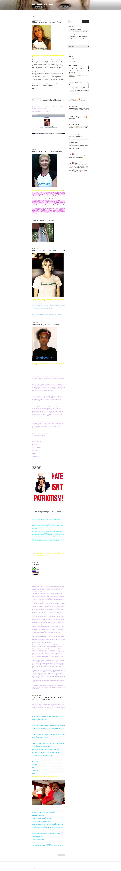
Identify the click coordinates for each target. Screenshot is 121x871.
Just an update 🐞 (74, 135)
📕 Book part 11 (73, 106)
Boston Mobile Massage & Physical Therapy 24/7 (78, 31)
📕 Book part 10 (74, 124)
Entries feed (71, 56)
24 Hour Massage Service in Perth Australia (48, 250)
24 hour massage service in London (45, 325)
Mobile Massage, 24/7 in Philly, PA (75, 34)
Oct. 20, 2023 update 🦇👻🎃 (78, 117)
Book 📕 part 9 (73, 142)
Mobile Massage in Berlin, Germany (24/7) (77, 38)
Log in (70, 54)
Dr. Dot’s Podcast (73, 65)
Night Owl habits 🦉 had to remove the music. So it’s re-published (78, 70)
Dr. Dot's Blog (42, 4)
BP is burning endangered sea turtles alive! (48, 512)
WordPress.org (72, 61)
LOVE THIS (36, 468)
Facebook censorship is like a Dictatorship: (48, 100)
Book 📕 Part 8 (73, 154)
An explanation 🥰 (74, 99)
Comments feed (72, 58)
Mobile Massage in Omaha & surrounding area (78, 36)
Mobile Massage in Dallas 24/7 (75, 29)
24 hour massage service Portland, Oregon (48, 151)
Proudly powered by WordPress (38, 868)
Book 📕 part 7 (73, 163)
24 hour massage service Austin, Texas (46, 22)
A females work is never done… (43, 221)
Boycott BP (36, 564)
